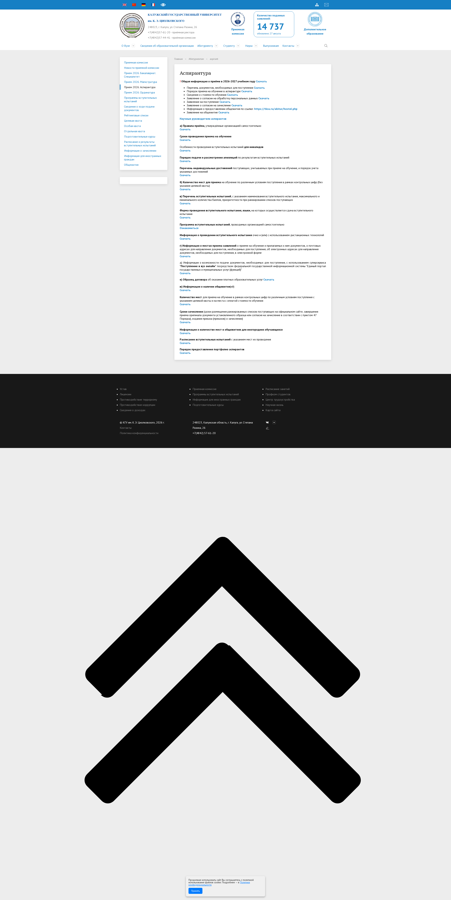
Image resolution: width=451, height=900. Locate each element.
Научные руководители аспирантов (203, 118)
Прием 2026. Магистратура (140, 82)
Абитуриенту (205, 45)
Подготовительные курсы (139, 136)
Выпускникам (271, 45)
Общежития (131, 164)
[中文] (134, 5)
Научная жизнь (274, 405)
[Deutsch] (143, 5)
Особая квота (132, 126)
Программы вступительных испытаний (140, 99)
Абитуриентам (196, 58)
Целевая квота (133, 120)
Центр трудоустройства (280, 399)
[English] (124, 5)
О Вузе (126, 45)
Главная (178, 58)
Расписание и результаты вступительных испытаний (140, 143)
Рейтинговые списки (136, 115)
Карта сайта (272, 410)
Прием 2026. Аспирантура (139, 87)
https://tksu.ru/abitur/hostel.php (275, 109)
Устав (123, 389)
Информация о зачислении (140, 150)
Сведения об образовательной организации (167, 45)
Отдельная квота (134, 131)
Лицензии (125, 394)
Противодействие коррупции (137, 405)
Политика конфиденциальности (139, 433)
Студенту (229, 45)
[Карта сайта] (317, 5)
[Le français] (153, 5)
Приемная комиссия (136, 62)
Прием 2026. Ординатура (139, 92)
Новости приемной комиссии (141, 67)
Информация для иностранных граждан (142, 157)
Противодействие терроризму (138, 399)
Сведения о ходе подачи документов (139, 108)
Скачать (261, 81)
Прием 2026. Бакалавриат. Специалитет (140, 74)
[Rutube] (275, 422)
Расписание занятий (277, 389)
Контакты (288, 45)
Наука (248, 45)
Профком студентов (278, 394)
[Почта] (326, 5)
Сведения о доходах (132, 410)
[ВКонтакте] (268, 422)
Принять (195, 890)
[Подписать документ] (267, 427)
